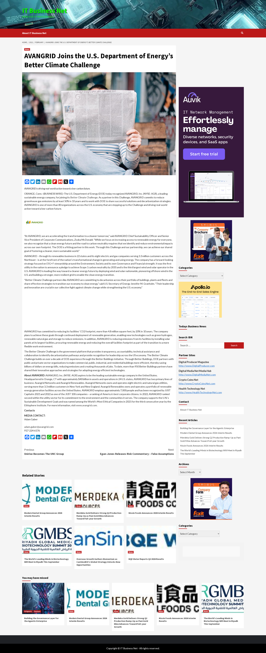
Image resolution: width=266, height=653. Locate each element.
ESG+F (50, 263)
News (27, 49)
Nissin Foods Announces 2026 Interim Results (151, 513)
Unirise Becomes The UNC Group (44, 451)
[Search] (242, 33)
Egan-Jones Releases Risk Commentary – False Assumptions (137, 451)
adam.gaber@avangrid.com (39, 426)
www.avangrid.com (86, 405)
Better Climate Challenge (84, 197)
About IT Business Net (34, 33)
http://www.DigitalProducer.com (197, 365)
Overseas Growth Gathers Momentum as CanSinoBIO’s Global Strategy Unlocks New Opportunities (98, 562)
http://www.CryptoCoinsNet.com (197, 383)
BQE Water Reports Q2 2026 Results (146, 559)
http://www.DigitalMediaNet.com (197, 374)
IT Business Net (44, 10)
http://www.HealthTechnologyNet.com (200, 392)
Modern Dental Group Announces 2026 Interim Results (206, 433)
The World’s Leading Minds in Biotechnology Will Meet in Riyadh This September (46, 560)
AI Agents (28, 611)
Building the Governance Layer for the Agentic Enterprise (207, 428)
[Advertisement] (170, 14)
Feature (37, 611)
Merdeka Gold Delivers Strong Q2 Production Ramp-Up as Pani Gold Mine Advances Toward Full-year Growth (98, 516)
